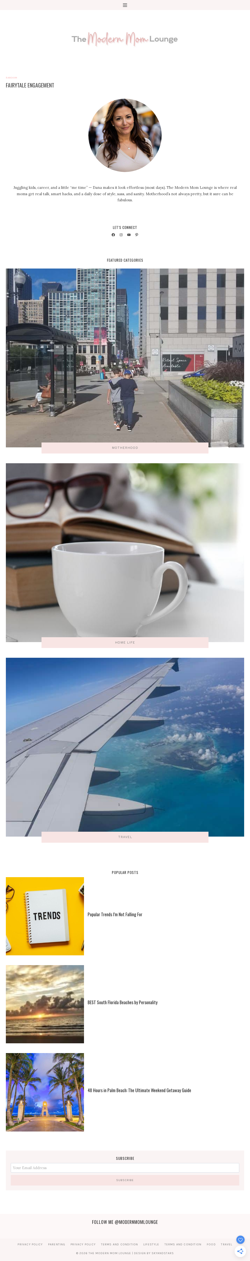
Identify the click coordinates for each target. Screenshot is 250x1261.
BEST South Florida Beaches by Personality (122, 1002)
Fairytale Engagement (30, 85)
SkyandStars (163, 1253)
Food (211, 1244)
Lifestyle (151, 1244)
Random (11, 77)
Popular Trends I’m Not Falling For (115, 914)
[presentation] (45, 916)
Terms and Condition (119, 1244)
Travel (226, 1244)
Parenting (56, 1244)
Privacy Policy (30, 1244)
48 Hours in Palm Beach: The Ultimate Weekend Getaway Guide (139, 1090)
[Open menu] (125, 5)
